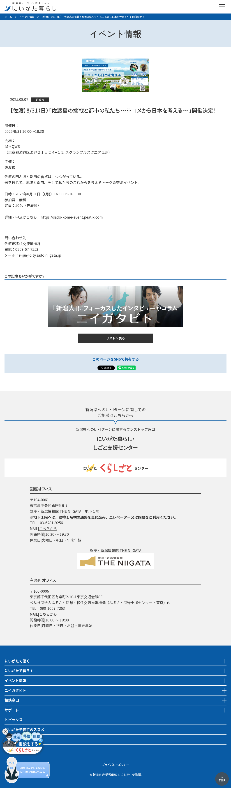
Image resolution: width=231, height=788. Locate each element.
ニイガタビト (15, 690)
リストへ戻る (115, 338)
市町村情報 (14, 749)
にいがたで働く (17, 661)
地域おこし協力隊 (19, 739)
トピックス (14, 719)
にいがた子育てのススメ (24, 729)
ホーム (8, 16)
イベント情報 (26, 16)
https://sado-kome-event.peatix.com (72, 217)
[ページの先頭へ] (222, 775)
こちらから (48, 528)
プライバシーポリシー (115, 764)
